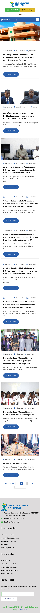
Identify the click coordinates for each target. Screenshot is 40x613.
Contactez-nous (7, 574)
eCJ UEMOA (13, 10)
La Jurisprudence (8, 548)
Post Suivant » (20, 487)
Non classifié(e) (20, 51)
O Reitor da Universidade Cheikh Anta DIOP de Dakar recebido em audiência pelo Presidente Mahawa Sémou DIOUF (20, 204)
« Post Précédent (9, 483)
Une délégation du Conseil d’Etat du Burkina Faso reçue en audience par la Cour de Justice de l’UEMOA (18, 57)
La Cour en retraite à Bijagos (15, 463)
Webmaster (8, 51)
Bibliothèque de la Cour (10, 564)
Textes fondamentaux (9, 567)
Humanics (23, 610)
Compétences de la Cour (10, 538)
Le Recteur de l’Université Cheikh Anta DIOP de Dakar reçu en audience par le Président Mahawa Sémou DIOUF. (19, 170)
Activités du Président (22, 107)
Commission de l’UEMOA (10, 570)
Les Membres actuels (9, 541)
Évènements (19, 354)
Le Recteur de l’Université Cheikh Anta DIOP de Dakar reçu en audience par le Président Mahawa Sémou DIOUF (19, 305)
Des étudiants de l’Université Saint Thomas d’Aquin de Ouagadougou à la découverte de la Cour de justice (18, 361)
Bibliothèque (28, 10)
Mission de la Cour (8, 535)
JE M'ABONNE (9, 599)
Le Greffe (5, 544)
